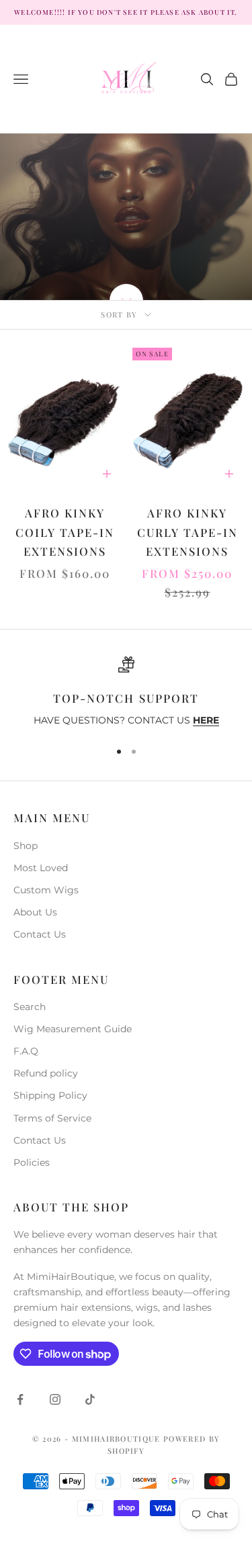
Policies (31, 1162)
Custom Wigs (46, 890)
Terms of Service (52, 1118)
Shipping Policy (50, 1095)
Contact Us (39, 934)
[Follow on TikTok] (90, 1399)
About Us (35, 912)
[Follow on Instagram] (55, 1399)
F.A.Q (25, 1051)
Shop (25, 846)
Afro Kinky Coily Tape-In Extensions (64, 531)
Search (29, 1007)
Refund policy (45, 1073)
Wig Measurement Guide (72, 1029)
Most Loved (40, 868)
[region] (126, 692)
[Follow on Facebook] (20, 1399)
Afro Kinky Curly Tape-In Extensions (187, 531)
